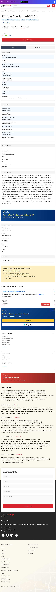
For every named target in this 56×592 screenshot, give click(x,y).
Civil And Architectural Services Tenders (25, 444)
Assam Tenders (24, 413)
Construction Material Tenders (23, 443)
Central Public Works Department (37, 11)
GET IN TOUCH (28, 506)
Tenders (15, 5)
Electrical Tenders (6, 342)
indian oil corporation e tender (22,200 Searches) (11, 395)
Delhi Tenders (22, 409)
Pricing (2, 553)
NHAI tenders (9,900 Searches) (25, 399)
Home (2, 11)
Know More (28, 320)
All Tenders (27, 457)
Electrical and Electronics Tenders (41, 444)
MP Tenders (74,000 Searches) (7, 393)
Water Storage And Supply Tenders (8, 443)
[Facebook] (3, 535)
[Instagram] (7, 535)
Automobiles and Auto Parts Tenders (41, 446)
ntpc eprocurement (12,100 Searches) (9, 399)
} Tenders (32, 457)
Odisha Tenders (22, 11)
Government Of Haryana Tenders (34, 430)
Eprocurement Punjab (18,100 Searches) (45, 395)
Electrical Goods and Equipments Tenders (40, 443)
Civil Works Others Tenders (7, 439)
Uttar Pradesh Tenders (16, 407)
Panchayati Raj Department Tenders (35, 423)
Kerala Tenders (35, 407)
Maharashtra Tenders (26, 407)
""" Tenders (42, 457)
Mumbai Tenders (6, 358)
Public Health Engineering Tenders (8, 432)
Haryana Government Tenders (22, 432)
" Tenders (37, 457)
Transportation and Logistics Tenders (23, 446)
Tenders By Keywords (7, 333)
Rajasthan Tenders (5, 409)
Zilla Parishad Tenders (19, 420)
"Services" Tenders (5, 459)
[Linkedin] (11, 535)
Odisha (8, 22)
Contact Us (3, 550)
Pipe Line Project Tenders (6, 450)
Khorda (4, 22)
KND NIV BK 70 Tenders (6, 462)
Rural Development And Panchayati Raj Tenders (31, 422)
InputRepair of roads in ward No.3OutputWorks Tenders (32, 460)
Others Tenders (5, 356)
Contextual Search (5, 581)
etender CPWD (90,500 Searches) (8, 392)
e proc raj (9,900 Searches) (38, 399)
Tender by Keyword (5, 561)
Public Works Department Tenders (31, 420)
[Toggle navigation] (53, 5)
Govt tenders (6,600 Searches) (8, 400)
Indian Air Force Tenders (47, 430)
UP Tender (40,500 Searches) (21, 393)
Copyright (30, 553)
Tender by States (5, 564)
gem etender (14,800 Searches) (23, 397)
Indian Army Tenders (22, 423)
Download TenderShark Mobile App (9, 570)
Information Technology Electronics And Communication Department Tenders (18, 427)
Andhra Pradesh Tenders (39, 411)
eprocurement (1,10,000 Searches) (37, 390)
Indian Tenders (11, 11)
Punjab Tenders (21, 411)
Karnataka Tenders (29, 411)
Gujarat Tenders (4, 413)
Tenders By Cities (6, 353)
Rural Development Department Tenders (9, 425)
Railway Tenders (6, 340)
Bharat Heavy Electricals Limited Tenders (44, 427)
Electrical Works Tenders (31, 441)
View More (14, 405)
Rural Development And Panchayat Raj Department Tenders (13, 430)
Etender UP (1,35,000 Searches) (8, 390)
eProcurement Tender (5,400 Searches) (24, 400)
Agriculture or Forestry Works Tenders (34, 448)
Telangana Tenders (5, 411)
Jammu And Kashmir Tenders (45, 407)
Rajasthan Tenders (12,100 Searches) (38, 397)
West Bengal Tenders (5, 407)
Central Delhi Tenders (7, 362)
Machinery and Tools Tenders (44, 441)
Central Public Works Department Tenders (44, 425)
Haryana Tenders (49, 409)
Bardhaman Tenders (7, 364)
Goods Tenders (11, 457)
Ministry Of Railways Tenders (7, 420)
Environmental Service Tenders (18, 448)
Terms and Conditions (33, 547)
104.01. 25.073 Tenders (15, 459)
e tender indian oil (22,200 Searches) (37, 393)
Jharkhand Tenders (50, 411)
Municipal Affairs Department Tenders (23, 429)
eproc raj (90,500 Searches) (23, 392)
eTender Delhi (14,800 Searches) (8, 397)
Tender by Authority (5, 559)
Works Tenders (4, 457)
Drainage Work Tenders (20, 441)
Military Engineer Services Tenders (26, 425)
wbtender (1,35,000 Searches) (22, 390)
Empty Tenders (4, 460)
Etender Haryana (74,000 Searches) (37, 392)
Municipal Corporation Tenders (7, 429)
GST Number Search (6, 576)
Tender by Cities (5, 567)
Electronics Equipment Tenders (8, 446)
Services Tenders (20, 457)
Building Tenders (6, 344)
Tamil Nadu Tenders (14, 409)
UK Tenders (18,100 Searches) (29, 395)
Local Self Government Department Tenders (10, 422)
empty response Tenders (17, 462)
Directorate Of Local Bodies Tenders (9, 423)
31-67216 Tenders (25, 459)
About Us (3, 547)
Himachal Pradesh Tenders (14, 413)
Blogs (2, 556)
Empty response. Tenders (13, 460)
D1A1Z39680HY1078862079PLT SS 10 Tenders (39, 459)
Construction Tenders (7, 338)
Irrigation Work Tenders (6, 448)
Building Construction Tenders (7, 441)
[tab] (13, 47)
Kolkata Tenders (6, 360)
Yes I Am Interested (28, 40)
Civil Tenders (5, 336)
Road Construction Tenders (34, 439)
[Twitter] (16, 535)
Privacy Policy (31, 550)
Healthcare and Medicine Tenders (8, 444)
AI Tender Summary (5, 579)
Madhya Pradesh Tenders (39, 409)
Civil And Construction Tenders (20, 439)
